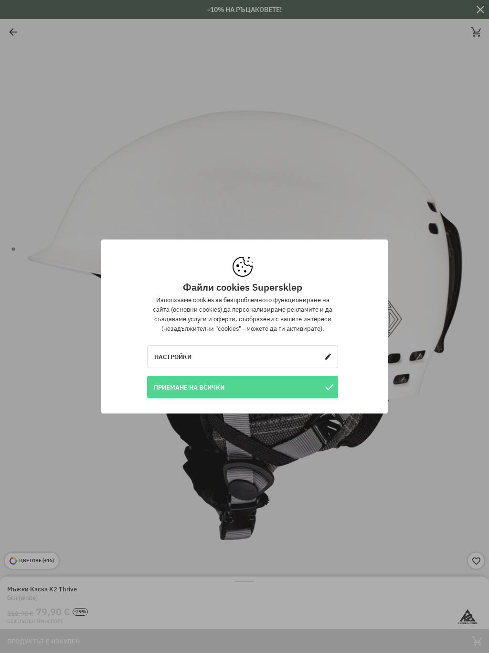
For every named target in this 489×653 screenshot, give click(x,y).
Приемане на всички (189, 387)
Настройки (172, 356)
